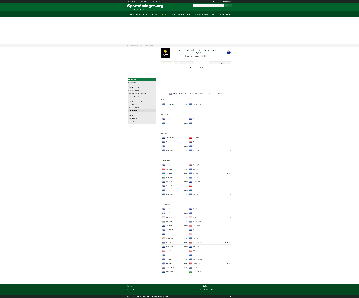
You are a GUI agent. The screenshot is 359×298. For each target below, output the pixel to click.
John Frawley (196, 209)
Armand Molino (197, 186)
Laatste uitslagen (156, 1)
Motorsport (206, 14)
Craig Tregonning (197, 259)
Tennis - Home (132, 75)
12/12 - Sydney (132, 121)
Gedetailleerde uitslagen (186, 63)
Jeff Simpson (196, 150)
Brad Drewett (196, 169)
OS (230, 14)
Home (132, 14)
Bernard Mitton (196, 142)
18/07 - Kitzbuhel (132, 99)
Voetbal (138, 14)
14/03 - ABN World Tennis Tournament (137, 93)
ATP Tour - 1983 (132, 79)
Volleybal (181, 14)
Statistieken (213, 63)
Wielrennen (155, 14)
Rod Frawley (196, 123)
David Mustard (196, 230)
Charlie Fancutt (197, 194)
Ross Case (195, 238)
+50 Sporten (223, 14)
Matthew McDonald (198, 242)
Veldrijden (146, 14)
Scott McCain (196, 225)
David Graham (196, 181)
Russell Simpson (197, 104)
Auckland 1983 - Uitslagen (147, 45)
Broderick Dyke (196, 146)
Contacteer (131, 289)
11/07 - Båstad (132, 115)
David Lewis (196, 177)
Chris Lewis (196, 119)
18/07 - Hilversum (133, 118)
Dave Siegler (196, 137)
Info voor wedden (133, 1)
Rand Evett (195, 234)
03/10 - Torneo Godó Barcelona (136, 101)
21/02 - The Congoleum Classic (136, 85)
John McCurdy (196, 173)
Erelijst (221, 63)
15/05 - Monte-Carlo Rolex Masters (137, 87)
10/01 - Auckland (133, 110)
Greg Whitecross (197, 213)
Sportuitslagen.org (134, 6)
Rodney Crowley (197, 263)
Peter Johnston (197, 221)
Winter (214, 14)
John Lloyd (196, 165)
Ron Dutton (196, 246)
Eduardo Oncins (197, 271)
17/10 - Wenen (132, 104)
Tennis (164, 14)
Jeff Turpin (195, 217)
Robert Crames (196, 250)
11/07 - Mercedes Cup (134, 96)
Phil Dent (195, 255)
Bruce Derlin (196, 190)
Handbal (197, 14)
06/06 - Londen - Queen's (135, 113)
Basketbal (172, 14)
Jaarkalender (145, 1)
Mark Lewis (196, 267)
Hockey (189, 14)
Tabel (176, 63)
